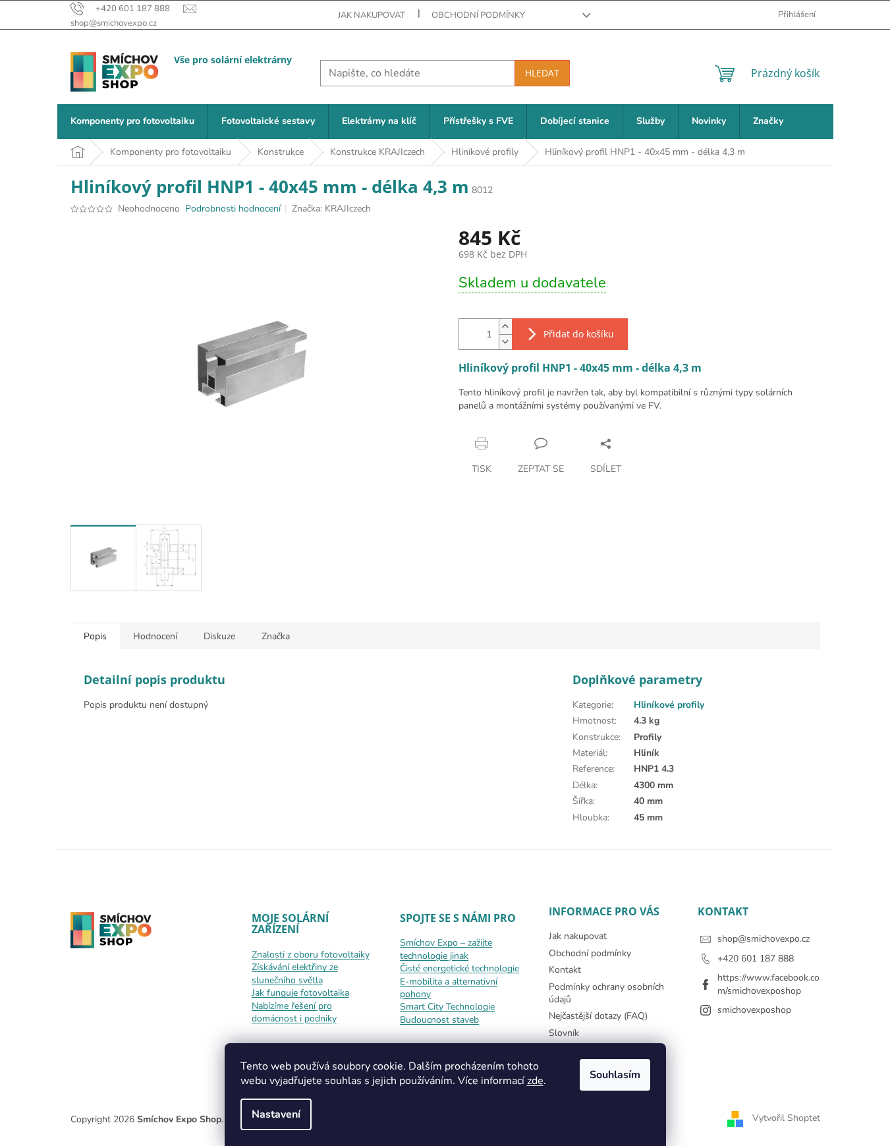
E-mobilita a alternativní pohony (448, 987)
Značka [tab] (276, 636)
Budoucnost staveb (439, 1020)
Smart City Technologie (447, 1006)
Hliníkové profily (669, 705)
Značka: (331, 208)
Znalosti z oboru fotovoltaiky (311, 954)
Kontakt (565, 969)
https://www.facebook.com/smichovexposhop (768, 983)
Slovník (564, 1033)
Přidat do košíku (578, 334)
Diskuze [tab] (219, 636)
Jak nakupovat (371, 15)
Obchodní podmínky (478, 15)
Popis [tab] (95, 636)
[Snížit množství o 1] (505, 341)
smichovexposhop (754, 1010)
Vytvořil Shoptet (786, 1118)
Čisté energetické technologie (459, 968)
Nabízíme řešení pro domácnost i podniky (294, 1012)
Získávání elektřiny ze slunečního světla (295, 973)
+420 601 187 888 (755, 958)
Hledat (542, 73)
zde (535, 1081)
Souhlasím (615, 1075)
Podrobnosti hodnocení (233, 208)
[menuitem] (132, 121)
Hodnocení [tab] (155, 636)
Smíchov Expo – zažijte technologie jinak (446, 948)
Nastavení (276, 1114)
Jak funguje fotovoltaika (300, 993)
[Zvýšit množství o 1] (505, 326)
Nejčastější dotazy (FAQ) (598, 1016)
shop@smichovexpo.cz (763, 938)
